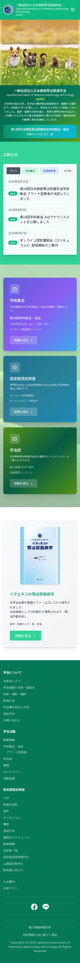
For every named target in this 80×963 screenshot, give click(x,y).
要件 (6, 811)
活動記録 (9, 778)
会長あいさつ (12, 681)
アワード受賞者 (17, 752)
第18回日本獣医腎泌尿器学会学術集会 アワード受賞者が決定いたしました (45, 193)
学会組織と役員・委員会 (19, 687)
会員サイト (10, 888)
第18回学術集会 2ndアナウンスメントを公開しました (45, 219)
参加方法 (9, 831)
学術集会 (30, 170)
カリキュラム (12, 818)
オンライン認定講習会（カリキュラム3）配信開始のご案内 (44, 243)
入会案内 (9, 881)
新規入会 (9, 700)
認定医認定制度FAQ (16, 857)
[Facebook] (34, 907)
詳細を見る (21, 340)
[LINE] (45, 907)
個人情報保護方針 (40, 927)
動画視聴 (9, 844)
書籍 (6, 765)
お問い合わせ (12, 720)
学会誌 (7, 759)
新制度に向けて (13, 870)
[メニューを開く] (73, 10)
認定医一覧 (10, 850)
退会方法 (9, 714)
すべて (13, 170)
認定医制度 (49, 170)
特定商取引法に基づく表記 (40, 935)
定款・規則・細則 (14, 694)
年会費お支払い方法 (16, 707)
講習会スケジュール (16, 837)
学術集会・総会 (13, 746)
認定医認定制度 (14, 789)
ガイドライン (12, 772)
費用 (6, 824)
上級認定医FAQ (13, 863)
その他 (67, 170)
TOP (6, 798)
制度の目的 (10, 804)
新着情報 (9, 740)
